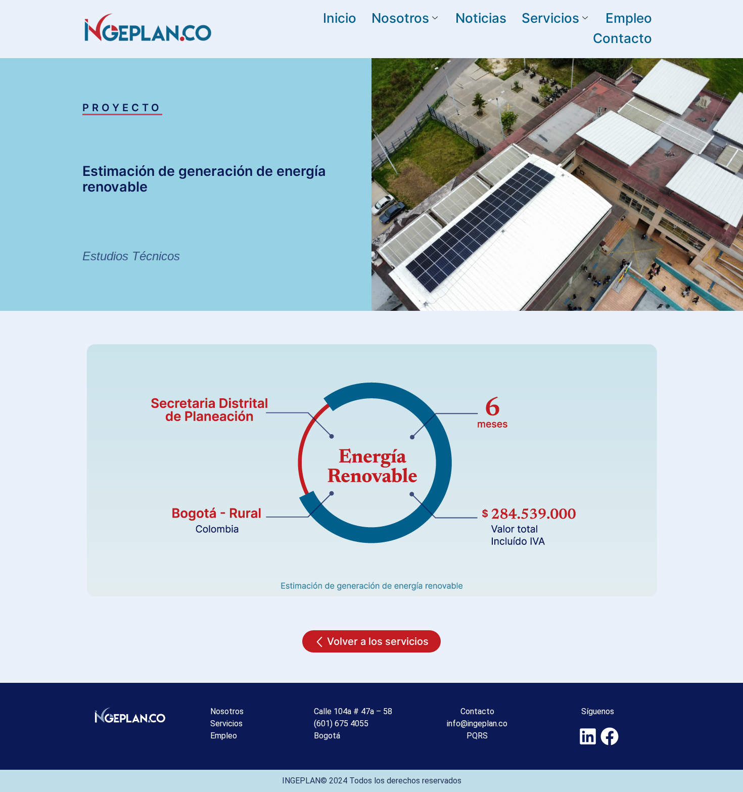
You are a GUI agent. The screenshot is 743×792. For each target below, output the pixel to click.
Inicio (339, 18)
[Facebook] (610, 736)
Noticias (480, 18)
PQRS (477, 735)
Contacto (622, 38)
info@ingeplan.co (477, 723)
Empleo (629, 18)
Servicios (550, 18)
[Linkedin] (588, 736)
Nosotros (400, 18)
